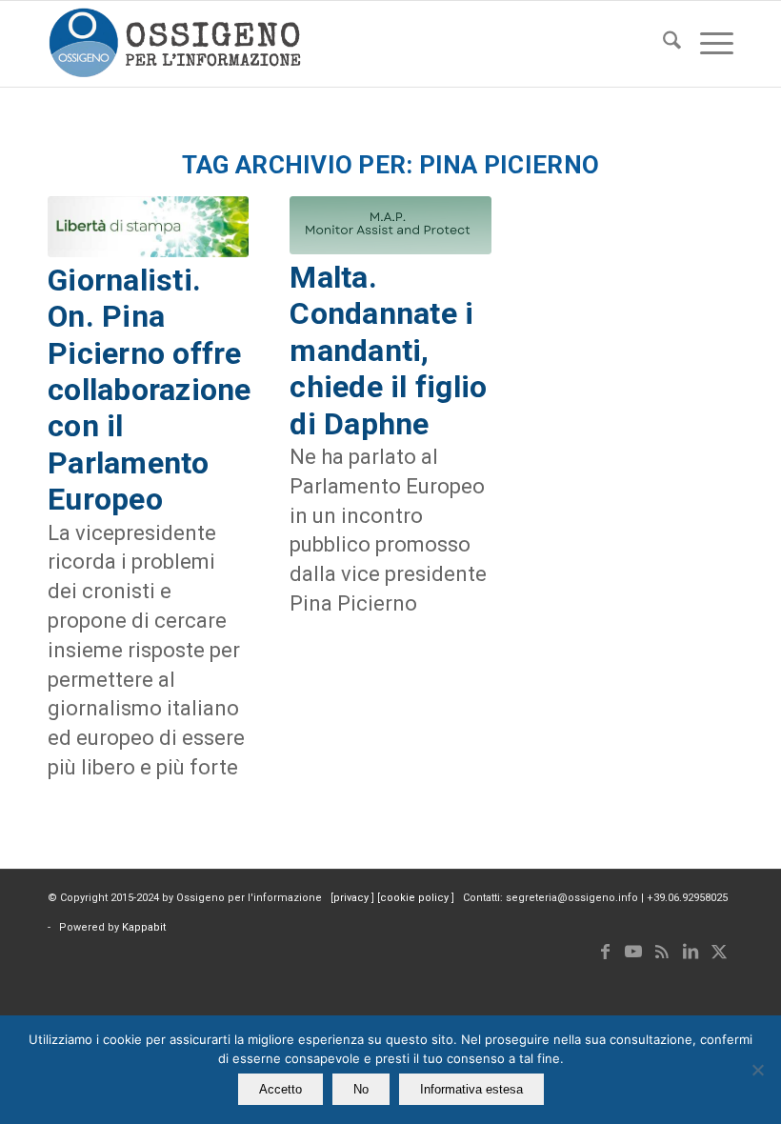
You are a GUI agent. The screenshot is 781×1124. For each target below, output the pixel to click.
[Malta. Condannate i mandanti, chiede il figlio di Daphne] (390, 225)
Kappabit (144, 927)
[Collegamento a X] (719, 951)
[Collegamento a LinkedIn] (690, 951)
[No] (757, 1069)
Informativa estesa (471, 1089)
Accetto (280, 1089)
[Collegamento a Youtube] (633, 951)
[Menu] (707, 44)
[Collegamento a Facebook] (605, 951)
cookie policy (415, 898)
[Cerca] (662, 44)
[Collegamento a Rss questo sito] (662, 951)
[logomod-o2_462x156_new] (175, 44)
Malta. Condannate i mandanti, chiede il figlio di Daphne (388, 350)
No (361, 1089)
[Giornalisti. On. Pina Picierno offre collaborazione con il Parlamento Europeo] (148, 226)
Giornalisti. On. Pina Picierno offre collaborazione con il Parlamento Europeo (149, 389)
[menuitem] (662, 44)
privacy (352, 898)
